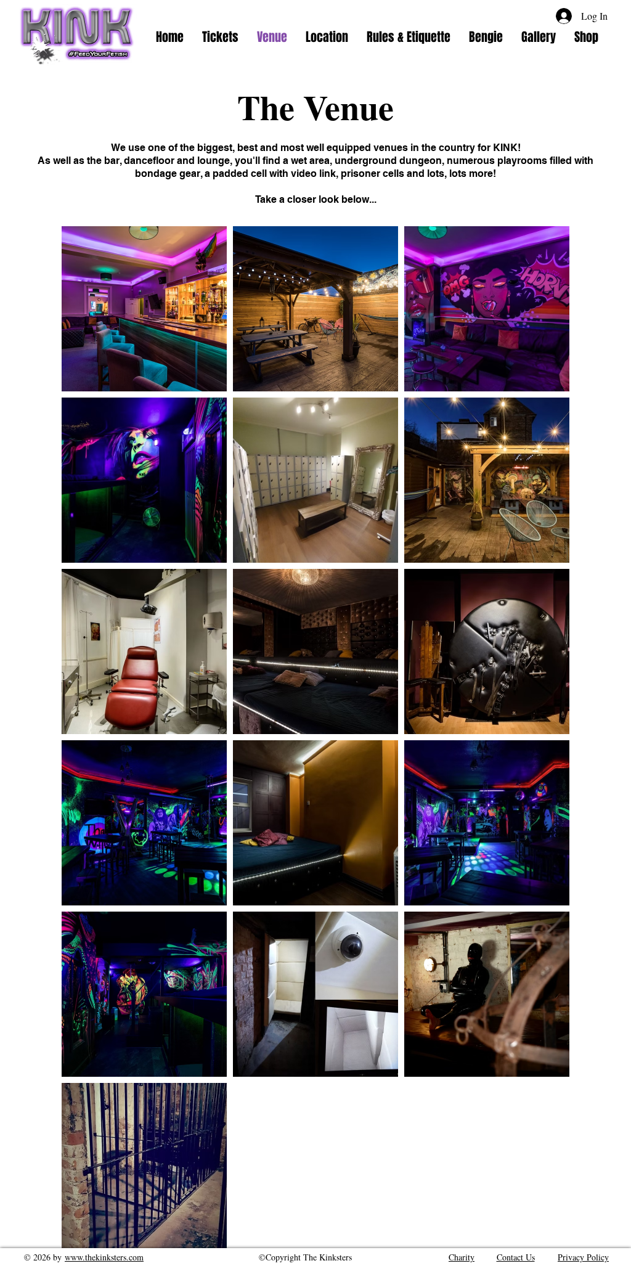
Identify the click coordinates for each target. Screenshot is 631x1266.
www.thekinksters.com (104, 1257)
